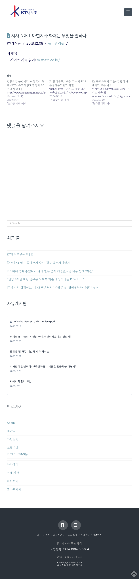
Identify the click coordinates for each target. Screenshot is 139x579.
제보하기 (12, 481)
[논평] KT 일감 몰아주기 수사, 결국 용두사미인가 (38, 263)
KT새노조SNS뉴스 (19, 454)
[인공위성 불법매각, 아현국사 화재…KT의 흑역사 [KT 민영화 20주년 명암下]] (28, 92)
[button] (128, 12)
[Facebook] (63, 525)
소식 (39, 535)
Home (11, 431)
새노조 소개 (71, 535)
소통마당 (12, 448)
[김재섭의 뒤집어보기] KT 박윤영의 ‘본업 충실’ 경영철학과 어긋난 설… (52, 288)
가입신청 (12, 439)
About (11, 423)
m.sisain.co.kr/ (48, 60)
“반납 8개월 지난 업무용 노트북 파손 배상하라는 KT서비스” (45, 279)
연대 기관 (13, 473)
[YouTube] (76, 525)
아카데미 (12, 464)
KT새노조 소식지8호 (20, 254)
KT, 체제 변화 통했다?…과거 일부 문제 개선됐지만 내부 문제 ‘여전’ (50, 271)
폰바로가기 (14, 489)
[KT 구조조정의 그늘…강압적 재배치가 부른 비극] (113, 92)
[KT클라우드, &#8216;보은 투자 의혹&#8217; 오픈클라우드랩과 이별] (70, 91)
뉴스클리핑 (56, 43)
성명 (47, 535)
